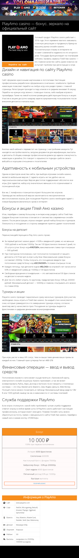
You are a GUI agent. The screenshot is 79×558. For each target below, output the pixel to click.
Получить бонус (39, 483)
